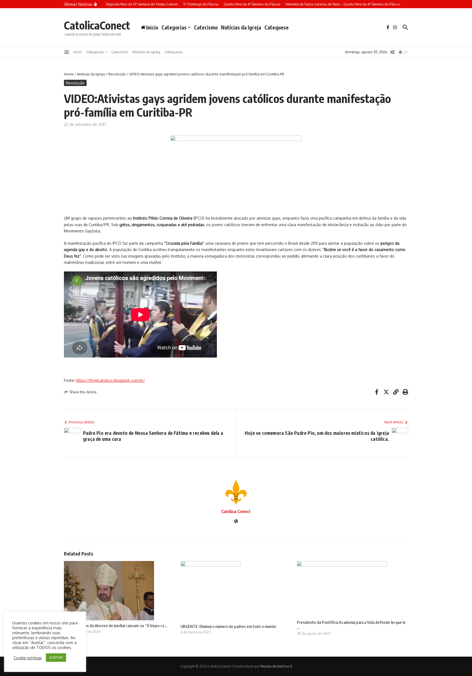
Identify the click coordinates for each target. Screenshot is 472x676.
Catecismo (206, 27)
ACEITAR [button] (56, 657)
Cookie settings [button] (28, 657)
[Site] (236, 521)
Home (69, 74)
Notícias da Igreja (241, 27)
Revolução (117, 74)
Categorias (174, 27)
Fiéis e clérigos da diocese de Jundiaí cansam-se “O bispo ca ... (115, 625)
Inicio (77, 52)
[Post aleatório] (392, 52)
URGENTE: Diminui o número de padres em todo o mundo (228, 626)
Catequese (276, 27)
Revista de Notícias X (276, 666)
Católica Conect (236, 511)
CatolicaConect (97, 25)
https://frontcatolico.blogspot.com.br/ (110, 380)
